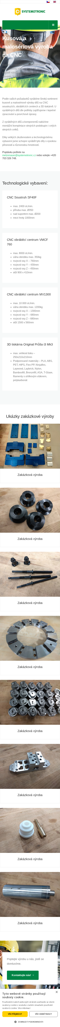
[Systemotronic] (30, 12)
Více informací (24, 1008)
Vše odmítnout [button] (43, 1014)
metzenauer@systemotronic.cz (19, 155)
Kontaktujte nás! (22, 975)
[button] (30, 1021)
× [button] (56, 992)
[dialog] (30, 1008)
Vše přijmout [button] (15, 1014)
